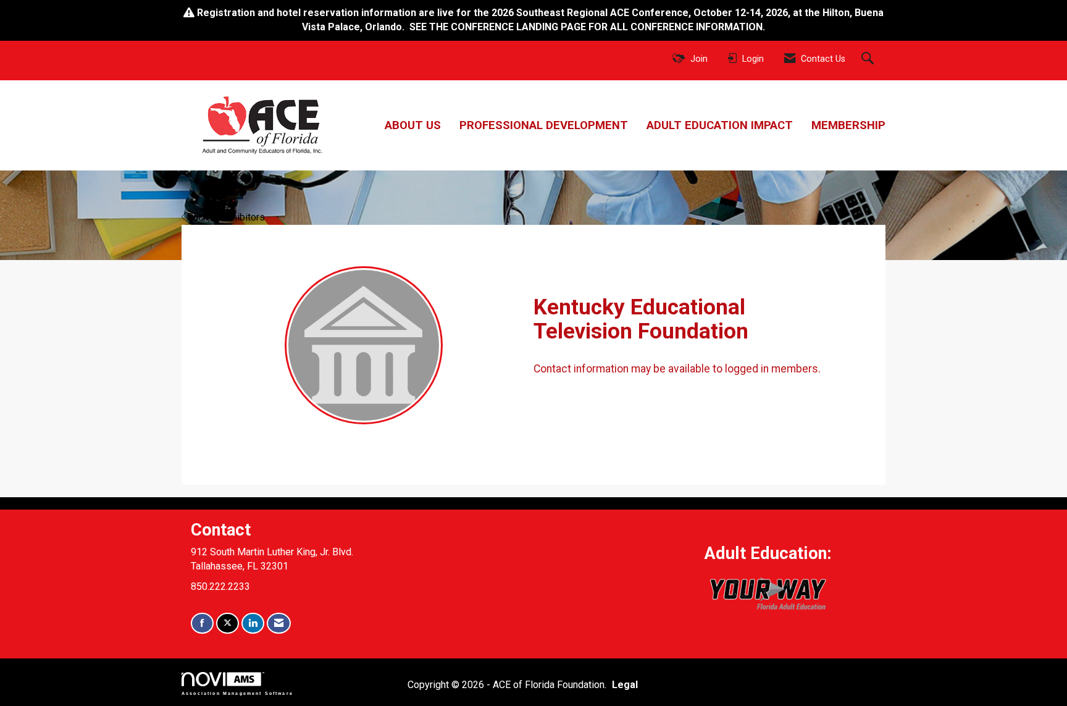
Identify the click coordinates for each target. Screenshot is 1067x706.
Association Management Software (237, 693)
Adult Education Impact (719, 125)
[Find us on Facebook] (202, 623)
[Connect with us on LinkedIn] (252, 623)
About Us (413, 125)
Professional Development (543, 125)
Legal (625, 685)
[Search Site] (869, 59)
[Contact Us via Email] (279, 623)
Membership (848, 125)
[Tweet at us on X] (227, 623)
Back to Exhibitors (226, 217)
